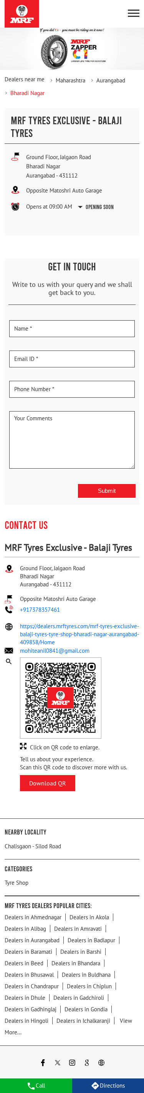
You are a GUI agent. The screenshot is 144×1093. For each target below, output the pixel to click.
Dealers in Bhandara (75, 963)
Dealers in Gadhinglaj (30, 1009)
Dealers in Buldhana (86, 974)
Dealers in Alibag (25, 928)
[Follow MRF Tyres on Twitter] (57, 1063)
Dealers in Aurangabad (32, 940)
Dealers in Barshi (80, 951)
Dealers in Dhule (25, 997)
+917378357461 (40, 609)
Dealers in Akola (89, 917)
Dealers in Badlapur (91, 940)
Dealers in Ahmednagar (33, 917)
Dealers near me (25, 79)
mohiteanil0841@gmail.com (54, 650)
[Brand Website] (101, 1063)
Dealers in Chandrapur (32, 986)
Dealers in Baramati (28, 951)
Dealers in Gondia (86, 1009)
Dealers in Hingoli (26, 1020)
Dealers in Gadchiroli (78, 997)
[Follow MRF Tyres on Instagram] (72, 1063)
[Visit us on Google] (86, 1063)
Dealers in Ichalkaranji (83, 1020)
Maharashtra (70, 80)
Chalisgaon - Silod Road (33, 846)
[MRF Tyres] (22, 14)
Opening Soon (100, 206)
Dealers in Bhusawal (29, 974)
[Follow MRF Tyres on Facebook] (43, 1063)
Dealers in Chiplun (89, 986)
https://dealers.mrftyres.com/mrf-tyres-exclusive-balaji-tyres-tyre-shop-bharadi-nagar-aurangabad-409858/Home (79, 634)
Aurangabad (110, 80)
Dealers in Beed (24, 963)
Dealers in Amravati (78, 928)
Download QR (47, 783)
